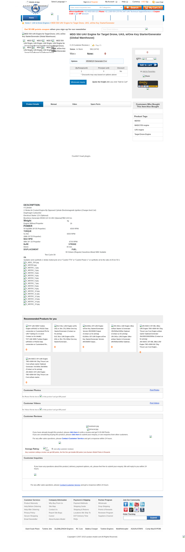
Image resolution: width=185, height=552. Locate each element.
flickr (137, 510)
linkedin (142, 504)
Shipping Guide (80, 506)
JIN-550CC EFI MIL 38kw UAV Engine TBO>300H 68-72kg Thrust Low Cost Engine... (150, 344)
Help (124, 2)
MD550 (137, 121)
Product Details (32, 104)
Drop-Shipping (104, 506)
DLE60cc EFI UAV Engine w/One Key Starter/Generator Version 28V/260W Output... (94, 339)
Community (101, 18)
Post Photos (154, 390)
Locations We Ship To (82, 513)
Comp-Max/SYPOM (153, 529)
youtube (137, 504)
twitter (131, 504)
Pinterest (126, 510)
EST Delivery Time (81, 516)
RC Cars (79, 529)
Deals (49, 18)
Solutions (119, 18)
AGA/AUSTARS (137, 529)
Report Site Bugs (55, 513)
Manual (54, 104)
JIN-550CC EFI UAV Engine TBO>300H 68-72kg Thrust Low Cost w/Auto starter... (37, 374)
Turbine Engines (106, 529)
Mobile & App (34, 2)
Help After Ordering (31, 510)
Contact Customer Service (70, 485)
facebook (126, 504)
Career (51, 516)
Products (84, 18)
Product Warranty (31, 503)
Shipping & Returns (81, 510)
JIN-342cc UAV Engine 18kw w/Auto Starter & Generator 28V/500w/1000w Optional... (121, 339)
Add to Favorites (149, 71)
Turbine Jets (47, 529)
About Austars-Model (57, 519)
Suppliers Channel (105, 516)
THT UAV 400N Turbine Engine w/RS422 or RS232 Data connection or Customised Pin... (37, 341)
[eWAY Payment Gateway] (148, 87)
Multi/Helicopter (122, 529)
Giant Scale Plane (32, 529)
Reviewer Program (105, 513)
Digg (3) (98, 45)
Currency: (140, 2)
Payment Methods (81, 503)
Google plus (131, 510)
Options (74, 61)
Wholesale (102, 503)
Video (74, 104)
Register (94, 2)
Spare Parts (95, 104)
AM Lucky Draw (136, 18)
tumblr (142, 510)
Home (31, 18)
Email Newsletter (30, 519)
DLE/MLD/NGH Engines (63, 529)
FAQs (76, 519)
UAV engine (139, 130)
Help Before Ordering (32, 506)
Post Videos (154, 403)
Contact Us (53, 510)
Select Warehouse (153, 18)
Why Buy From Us (56, 503)
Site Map (52, 506)
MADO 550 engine (142, 125)
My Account (109, 2)
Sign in (86, 2)
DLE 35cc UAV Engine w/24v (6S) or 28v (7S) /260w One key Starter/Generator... (65, 339)
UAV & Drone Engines (40, 23)
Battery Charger (91, 529)
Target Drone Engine (143, 134)
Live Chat (159, 2)
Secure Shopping (31, 516)
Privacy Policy (29, 513)
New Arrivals (66, 18)
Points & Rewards (105, 510)
